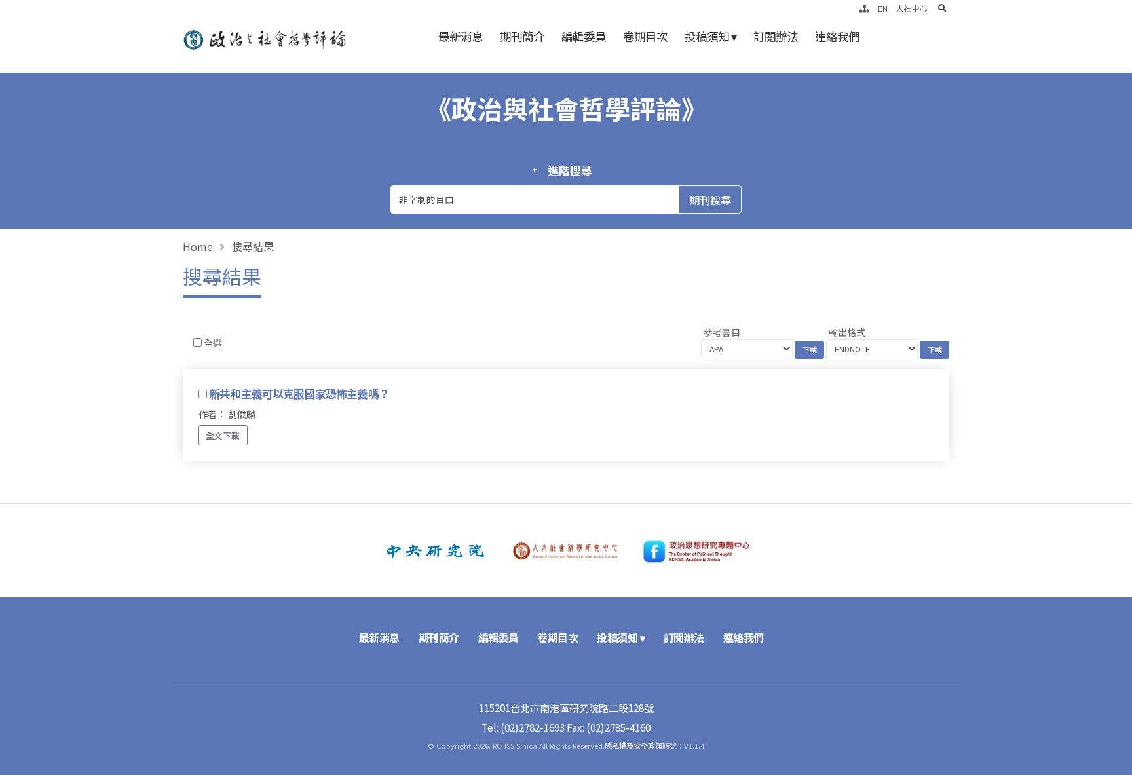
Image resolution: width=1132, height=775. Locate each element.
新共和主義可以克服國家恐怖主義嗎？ (299, 394)
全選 (213, 342)
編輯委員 (583, 36)
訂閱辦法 (775, 36)
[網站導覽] (864, 8)
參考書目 (722, 332)
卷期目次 (645, 36)
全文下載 (223, 435)
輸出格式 (847, 332)
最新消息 (460, 36)
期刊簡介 (522, 36)
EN (883, 8)
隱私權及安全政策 (633, 745)
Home (198, 246)
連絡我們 (837, 36)
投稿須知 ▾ (710, 36)
